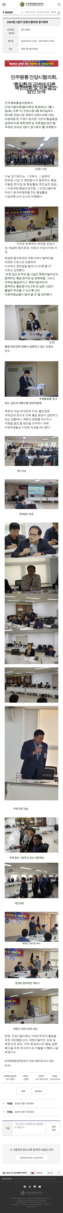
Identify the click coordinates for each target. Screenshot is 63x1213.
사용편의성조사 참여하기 (32, 1157)
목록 (23, 1091)
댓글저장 (53, 1128)
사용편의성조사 (17, 1178)
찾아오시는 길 (52, 1178)
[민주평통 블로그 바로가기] (35, 1187)
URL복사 (38, 1091)
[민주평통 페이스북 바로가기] (25, 1187)
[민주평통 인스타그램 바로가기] (30, 1187)
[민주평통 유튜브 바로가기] (40, 1187)
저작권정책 (27, 1178)
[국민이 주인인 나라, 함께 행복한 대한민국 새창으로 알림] (14, 1173)
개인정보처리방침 (6, 1178)
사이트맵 (43, 1178)
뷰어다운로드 (36, 1178)
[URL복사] (59, 12)
